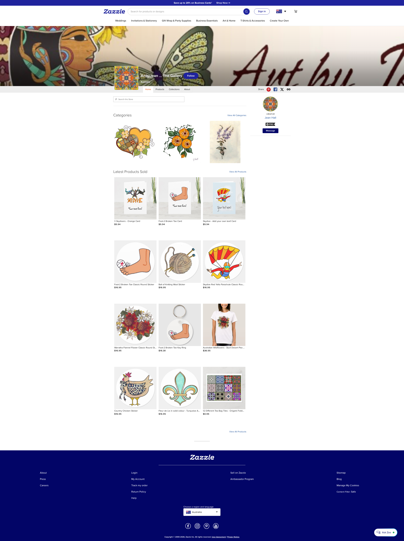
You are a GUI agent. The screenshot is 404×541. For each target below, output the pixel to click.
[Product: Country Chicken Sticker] (135, 388)
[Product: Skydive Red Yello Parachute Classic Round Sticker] (224, 261)
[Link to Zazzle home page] (115, 11)
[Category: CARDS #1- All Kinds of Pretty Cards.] (225, 142)
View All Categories (236, 115)
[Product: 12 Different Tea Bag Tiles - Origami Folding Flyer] (224, 388)
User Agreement (219, 537)
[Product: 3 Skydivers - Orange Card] (135, 198)
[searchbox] (189, 11)
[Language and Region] (281, 11)
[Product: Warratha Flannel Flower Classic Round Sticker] (135, 325)
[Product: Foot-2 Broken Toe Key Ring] (180, 325)
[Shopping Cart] (295, 11)
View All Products (237, 171)
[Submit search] (246, 11)
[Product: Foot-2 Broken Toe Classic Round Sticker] (135, 261)
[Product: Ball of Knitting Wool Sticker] (180, 261)
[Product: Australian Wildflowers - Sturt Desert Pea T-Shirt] (224, 325)
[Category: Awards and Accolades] (180, 142)
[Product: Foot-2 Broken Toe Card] (180, 198)
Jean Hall (270, 117)
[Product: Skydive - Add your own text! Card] (224, 198)
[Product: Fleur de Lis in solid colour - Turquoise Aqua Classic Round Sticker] (180, 388)
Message (270, 130)
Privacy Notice (233, 537)
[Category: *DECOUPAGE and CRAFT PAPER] (134, 142)
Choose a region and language (198, 507)
